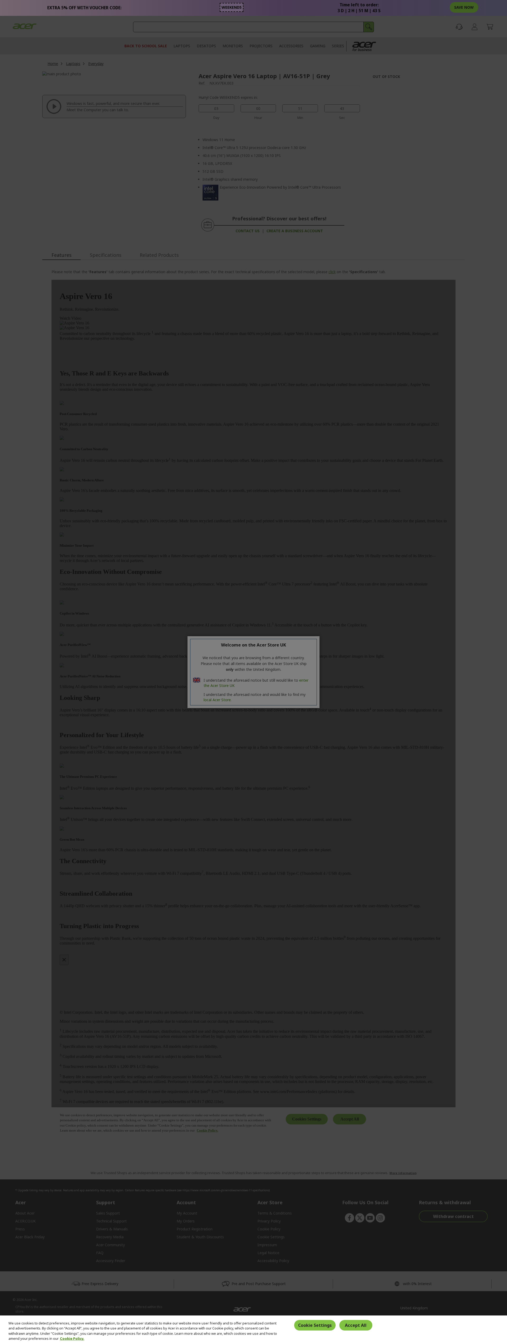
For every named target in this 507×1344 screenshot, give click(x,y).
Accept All (356, 1325)
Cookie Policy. (72, 1338)
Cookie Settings (315, 1325)
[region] (253, 1329)
